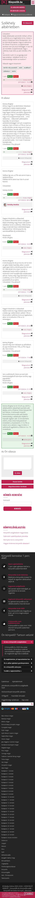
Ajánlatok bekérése (19, 7)
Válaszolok (28, 23)
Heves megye (5, 739)
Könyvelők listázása (18, 11)
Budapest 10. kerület (7, 797)
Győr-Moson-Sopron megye (9, 733)
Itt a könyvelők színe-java (12, 667)
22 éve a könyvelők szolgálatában (15, 642)
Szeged (3, 843)
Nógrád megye (5, 748)
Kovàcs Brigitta (27, 86)
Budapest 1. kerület (7, 771)
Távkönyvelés (5, 878)
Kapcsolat (25, 700)
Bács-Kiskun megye (7, 716)
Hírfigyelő (5, 696)
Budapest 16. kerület (7, 814)
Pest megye (5, 750)
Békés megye (5, 721)
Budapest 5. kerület (7, 782)
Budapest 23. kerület (7, 835)
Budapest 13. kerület (7, 806)
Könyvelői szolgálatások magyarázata (15, 533)
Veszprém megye (6, 765)
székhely (6, 71)
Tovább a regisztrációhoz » (13, 671)
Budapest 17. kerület (7, 817)
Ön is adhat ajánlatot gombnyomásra (16, 663)
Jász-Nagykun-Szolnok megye (10, 742)
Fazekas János (27, 439)
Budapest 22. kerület (7, 832)
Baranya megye (6, 719)
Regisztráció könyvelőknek (22, 14)
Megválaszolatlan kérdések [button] (17, 486)
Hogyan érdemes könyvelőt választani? (16, 543)
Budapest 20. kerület (7, 826)
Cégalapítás (4, 864)
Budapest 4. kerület (7, 779)
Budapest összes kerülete (9, 837)
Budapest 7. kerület (7, 788)
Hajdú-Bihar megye (7, 736)
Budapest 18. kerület (7, 820)
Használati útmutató (18, 696)
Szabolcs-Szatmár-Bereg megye (11, 756)
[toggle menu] (33, 2)
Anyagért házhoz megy (8, 858)
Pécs (2, 849)
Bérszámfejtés (5, 861)
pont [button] (10, 76)
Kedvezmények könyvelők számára (13, 692)
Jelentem (27, 92)
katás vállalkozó (10, 68)
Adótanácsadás (6, 855)
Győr (2, 852)
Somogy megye (6, 753)
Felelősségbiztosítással (8, 866)
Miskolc (3, 846)
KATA (14, 71)
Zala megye (4, 768)
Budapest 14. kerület (7, 808)
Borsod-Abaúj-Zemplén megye (10, 724)
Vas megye (4, 762)
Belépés (7, 14)
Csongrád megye (6, 727)
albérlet (27, 68)
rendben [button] (29, 893)
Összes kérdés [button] (17, 482)
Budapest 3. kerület (7, 777)
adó (20, 68)
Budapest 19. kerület (7, 823)
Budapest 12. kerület (7, 803)
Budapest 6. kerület (7, 785)
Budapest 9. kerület (7, 794)
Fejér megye (5, 730)
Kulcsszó (6, 500)
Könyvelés (4, 869)
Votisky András (27, 80)
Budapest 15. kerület (7, 811)
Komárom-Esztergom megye (10, 745)
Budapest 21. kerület (7, 829)
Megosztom (26, 90)
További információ (14, 896)
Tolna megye (5, 759)
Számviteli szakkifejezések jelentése (15, 536)
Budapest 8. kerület (7, 791)
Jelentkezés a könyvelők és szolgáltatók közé (15, 687)
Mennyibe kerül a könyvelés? (13, 540)
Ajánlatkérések (17, 681)
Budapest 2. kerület (7, 774)
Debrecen (4, 840)
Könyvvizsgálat (5, 872)
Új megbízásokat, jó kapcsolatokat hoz (17, 659)
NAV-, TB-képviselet (7, 875)
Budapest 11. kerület (7, 800)
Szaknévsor (5, 681)
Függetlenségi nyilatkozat (10, 700)
